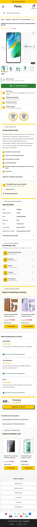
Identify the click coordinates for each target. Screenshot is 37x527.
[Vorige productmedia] (4, 48)
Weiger (20, 524)
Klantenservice (18, 488)
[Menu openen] (3, 7)
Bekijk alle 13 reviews (18, 407)
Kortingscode (19, 506)
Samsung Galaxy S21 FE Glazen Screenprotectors (15, 419)
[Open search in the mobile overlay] (18, 13)
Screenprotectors (25, 19)
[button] (34, 6)
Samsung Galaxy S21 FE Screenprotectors (13, 424)
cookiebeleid (26, 521)
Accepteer (11, 524)
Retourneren (18, 493)
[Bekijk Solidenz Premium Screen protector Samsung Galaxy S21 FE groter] (18, 48)
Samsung (8, 19)
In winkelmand (11, 326)
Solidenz (19, 209)
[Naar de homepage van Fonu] (18, 6)
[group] (18, 20)
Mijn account (18, 483)
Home (2, 19)
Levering (18, 502)
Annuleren (18, 497)
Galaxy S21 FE (16, 19)
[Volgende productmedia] (33, 48)
